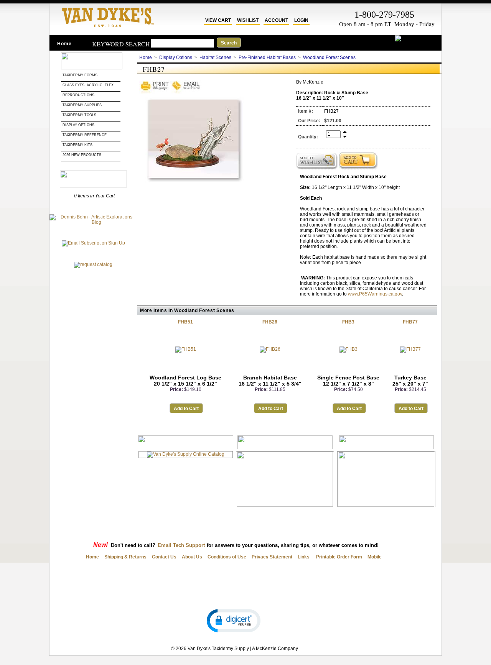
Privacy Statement (272, 557)
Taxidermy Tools (79, 115)
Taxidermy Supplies (82, 105)
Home (64, 43)
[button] (233, 620)
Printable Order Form (338, 557)
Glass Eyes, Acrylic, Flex (89, 85)
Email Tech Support (181, 545)
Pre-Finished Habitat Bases (267, 57)
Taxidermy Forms (81, 75)
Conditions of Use (227, 557)
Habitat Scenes (215, 57)
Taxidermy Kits (77, 145)
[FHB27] (193, 184)
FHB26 (269, 322)
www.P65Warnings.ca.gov (375, 294)
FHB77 (410, 322)
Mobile (374, 557)
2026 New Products (82, 155)
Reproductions (78, 95)
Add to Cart (186, 408)
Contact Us (164, 557)
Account (276, 20)
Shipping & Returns (125, 557)
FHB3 (348, 322)
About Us (192, 557)
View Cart (218, 20)
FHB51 (185, 322)
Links (304, 557)
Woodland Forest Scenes (329, 57)
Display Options (78, 125)
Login (301, 20)
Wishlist (248, 20)
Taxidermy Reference (85, 135)
